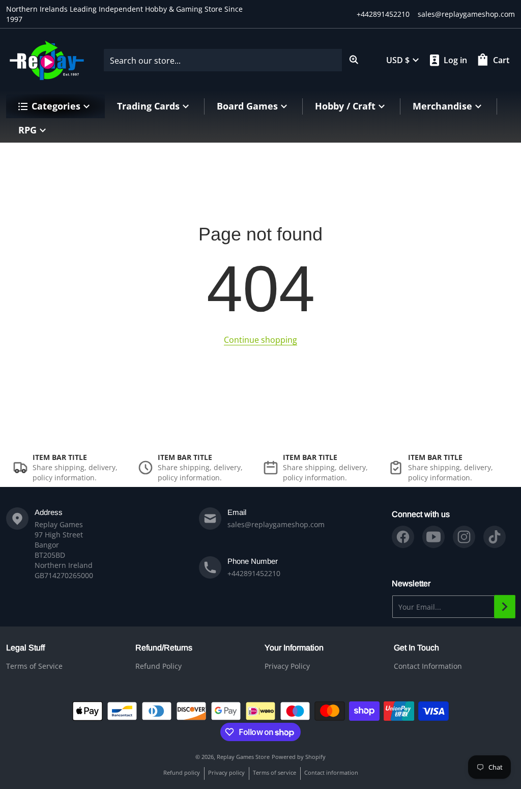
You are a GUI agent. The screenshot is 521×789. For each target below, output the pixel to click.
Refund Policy (158, 666)
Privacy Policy (287, 666)
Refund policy (181, 772)
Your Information (294, 647)
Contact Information (428, 666)
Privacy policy (226, 772)
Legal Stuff (25, 647)
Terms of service (274, 772)
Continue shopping (260, 339)
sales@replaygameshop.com (466, 14)
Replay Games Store (243, 756)
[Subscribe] (504, 606)
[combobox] (235, 60)
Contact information (331, 772)
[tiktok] (494, 537)
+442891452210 (383, 14)
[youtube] (433, 537)
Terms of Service (34, 666)
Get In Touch (416, 647)
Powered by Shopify (299, 756)
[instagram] (464, 537)
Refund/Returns (163, 647)
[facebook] (403, 537)
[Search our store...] (354, 60)
